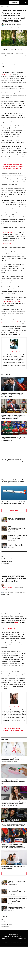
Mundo (4, 27)
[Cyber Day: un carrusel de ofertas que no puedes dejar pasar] (14, 857)
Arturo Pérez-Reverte (10, 24)
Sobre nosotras (5, 565)
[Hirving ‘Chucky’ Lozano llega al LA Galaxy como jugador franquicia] (4, 545)
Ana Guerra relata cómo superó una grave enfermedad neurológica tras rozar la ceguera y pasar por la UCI (13, 803)
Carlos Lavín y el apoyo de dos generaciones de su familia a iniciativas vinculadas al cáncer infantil (12, 759)
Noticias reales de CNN (10, 232)
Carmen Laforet (9, 585)
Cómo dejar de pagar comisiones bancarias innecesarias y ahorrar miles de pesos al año (13, 781)
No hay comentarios (13, 27)
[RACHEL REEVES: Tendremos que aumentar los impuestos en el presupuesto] (14, 450)
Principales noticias (7, 587)
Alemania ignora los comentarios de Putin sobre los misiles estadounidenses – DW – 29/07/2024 (13, 503)
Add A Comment (14, 510)
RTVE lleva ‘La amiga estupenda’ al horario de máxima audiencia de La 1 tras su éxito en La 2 (17, 528)
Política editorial (5, 563)
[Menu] (2, 2)
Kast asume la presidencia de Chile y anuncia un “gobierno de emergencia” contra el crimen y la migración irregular (13, 846)
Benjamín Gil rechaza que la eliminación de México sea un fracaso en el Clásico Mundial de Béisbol (13, 439)
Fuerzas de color (6, 74)
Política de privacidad (7, 561)
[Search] (26, 2)
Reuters (16, 622)
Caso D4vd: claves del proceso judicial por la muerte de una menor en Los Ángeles (13, 824)
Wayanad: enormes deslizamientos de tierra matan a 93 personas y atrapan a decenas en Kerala (12, 481)
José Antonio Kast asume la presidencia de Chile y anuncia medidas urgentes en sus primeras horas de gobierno (13, 417)
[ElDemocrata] (14, 2)
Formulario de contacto (7, 558)
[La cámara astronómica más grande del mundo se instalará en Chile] (14, 600)
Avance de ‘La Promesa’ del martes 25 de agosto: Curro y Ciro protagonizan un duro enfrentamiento (17, 537)
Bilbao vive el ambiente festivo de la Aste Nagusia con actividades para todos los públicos (16, 520)
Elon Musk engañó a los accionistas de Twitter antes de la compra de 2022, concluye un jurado (12, 394)
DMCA (3, 556)
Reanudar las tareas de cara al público (12, 301)
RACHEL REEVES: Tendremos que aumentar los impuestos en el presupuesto (13, 460)
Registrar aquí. (7, 243)
